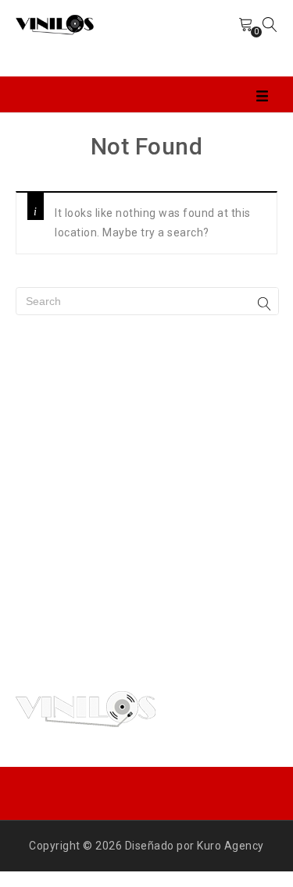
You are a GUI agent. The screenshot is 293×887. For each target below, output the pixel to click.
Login (210, 38)
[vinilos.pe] (55, 23)
